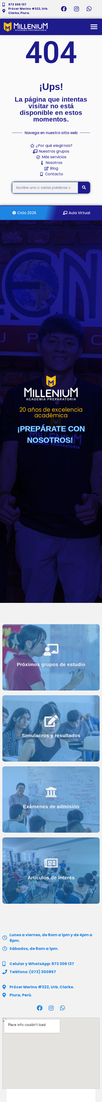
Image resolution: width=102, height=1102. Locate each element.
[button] (94, 26)
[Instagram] (76, 9)
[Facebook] (64, 9)
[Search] (84, 187)
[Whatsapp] (89, 9)
